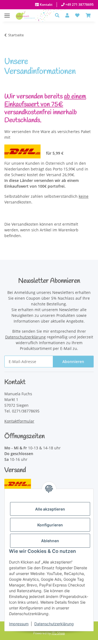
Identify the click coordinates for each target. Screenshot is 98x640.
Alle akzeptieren (50, 509)
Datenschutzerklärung (54, 623)
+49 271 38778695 (79, 4)
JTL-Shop (58, 633)
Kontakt (46, 4)
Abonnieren (73, 361)
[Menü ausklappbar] (7, 12)
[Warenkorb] (88, 15)
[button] (58, 15)
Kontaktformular (19, 421)
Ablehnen (50, 540)
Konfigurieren (50, 525)
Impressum (19, 623)
